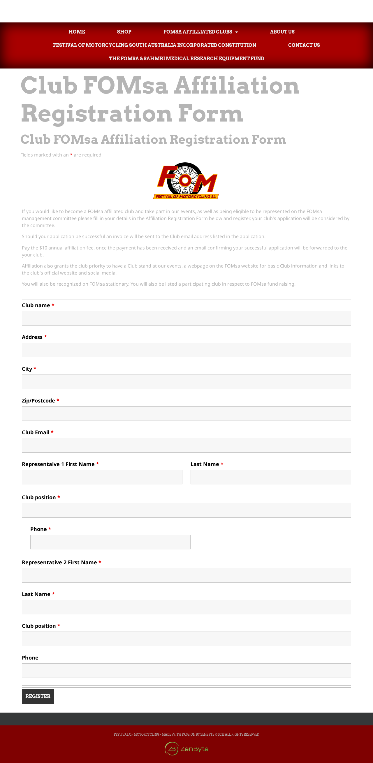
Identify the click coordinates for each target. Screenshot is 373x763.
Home (76, 32)
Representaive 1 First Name (60, 464)
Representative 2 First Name (61, 562)
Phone (40, 529)
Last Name (207, 464)
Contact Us (304, 45)
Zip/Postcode (40, 400)
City (29, 369)
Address (34, 337)
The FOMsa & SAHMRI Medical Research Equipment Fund (186, 58)
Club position (41, 497)
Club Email (38, 432)
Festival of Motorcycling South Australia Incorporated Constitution (154, 45)
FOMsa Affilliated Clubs (197, 32)
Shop (124, 32)
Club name (38, 305)
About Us (282, 32)
